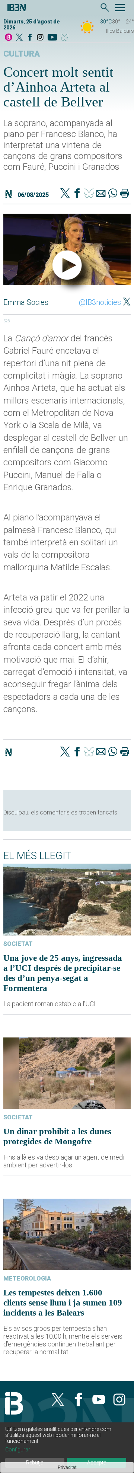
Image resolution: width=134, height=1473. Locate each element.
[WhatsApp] (113, 194)
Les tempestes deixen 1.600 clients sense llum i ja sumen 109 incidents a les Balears (62, 1302)
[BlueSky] (66, 38)
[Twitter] (65, 194)
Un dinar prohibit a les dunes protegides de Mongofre (57, 1136)
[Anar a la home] (8, 38)
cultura (21, 54)
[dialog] (67, 1447)
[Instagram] (40, 38)
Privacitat (67, 1467)
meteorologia (27, 1278)
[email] (101, 194)
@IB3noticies (100, 302)
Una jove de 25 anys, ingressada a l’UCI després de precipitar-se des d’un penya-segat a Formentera (62, 973)
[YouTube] (52, 38)
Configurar (17, 1450)
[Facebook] (30, 38)
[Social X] (19, 38)
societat (18, 943)
